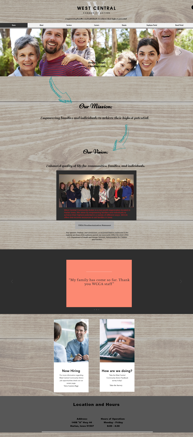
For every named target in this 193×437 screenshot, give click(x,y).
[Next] (180, 52)
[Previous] (12, 52)
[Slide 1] (94, 70)
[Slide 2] (96, 70)
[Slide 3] (98, 70)
